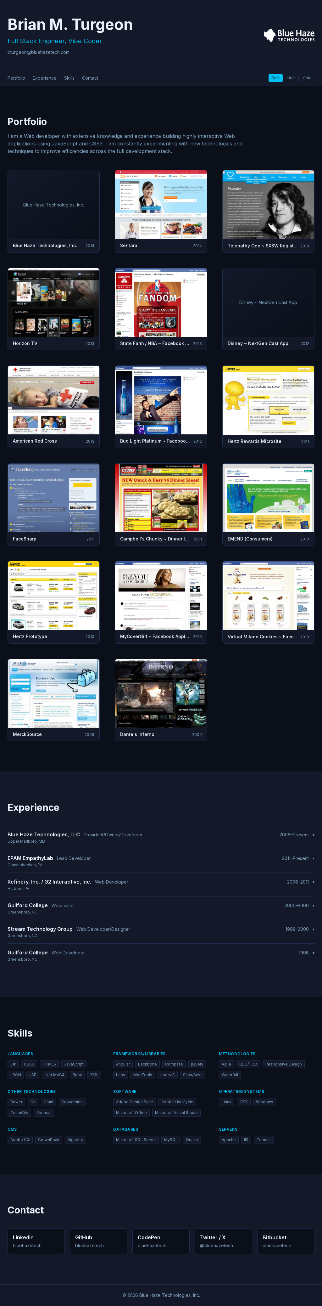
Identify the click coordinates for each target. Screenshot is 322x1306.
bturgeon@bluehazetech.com (38, 52)
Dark (275, 78)
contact (90, 78)
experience (45, 78)
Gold (307, 78)
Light (291, 78)
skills (69, 78)
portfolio (16, 78)
